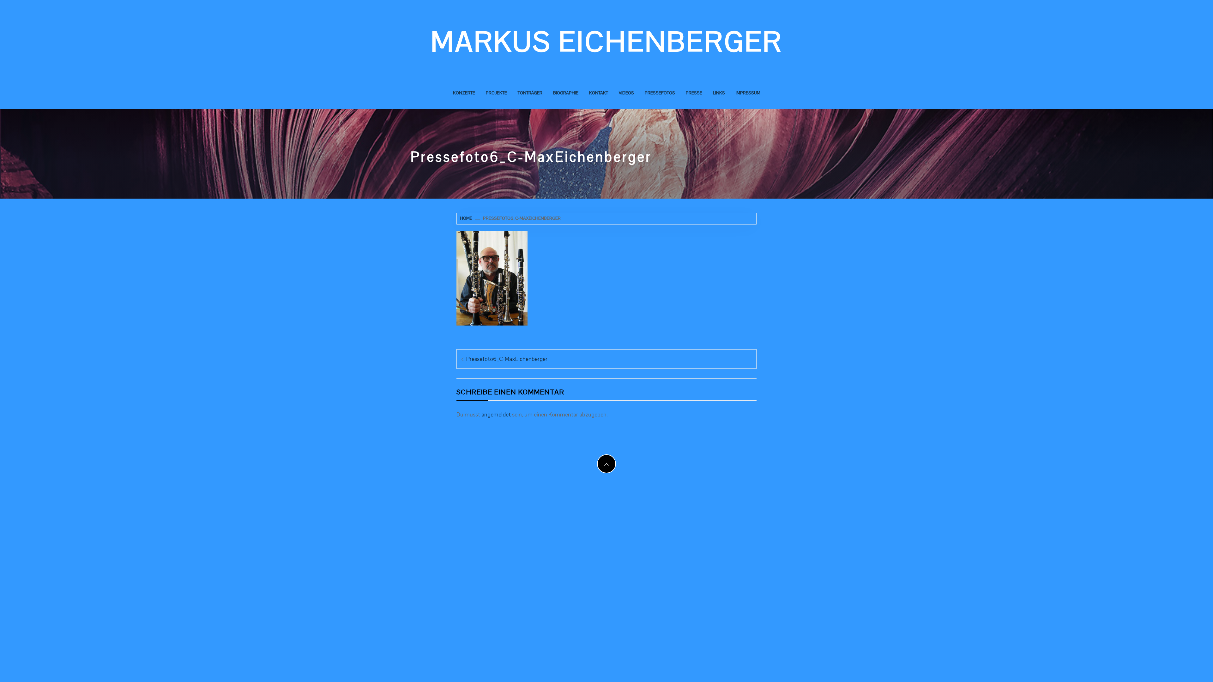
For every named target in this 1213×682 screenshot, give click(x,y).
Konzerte (464, 93)
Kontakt (598, 93)
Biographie (565, 93)
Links (719, 93)
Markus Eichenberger (606, 42)
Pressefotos (660, 93)
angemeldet (496, 414)
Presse (694, 93)
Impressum (748, 93)
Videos (626, 93)
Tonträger (530, 93)
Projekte (496, 93)
